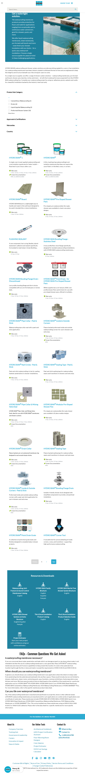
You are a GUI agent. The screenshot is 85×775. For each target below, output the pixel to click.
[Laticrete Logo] (38, 3)
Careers (11, 738)
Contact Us (66, 732)
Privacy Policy (46, 763)
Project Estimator (40, 746)
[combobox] (43, 9)
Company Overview (16, 729)
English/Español (20, 622)
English (43, 593)
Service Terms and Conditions (62, 763)
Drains (14, 104)
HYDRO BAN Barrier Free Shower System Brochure (67, 589)
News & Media (14, 744)
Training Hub (13, 732)
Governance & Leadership (18, 735)
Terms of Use (35, 763)
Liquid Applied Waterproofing (21, 107)
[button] (24, 149)
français (43, 598)
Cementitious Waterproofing (21, 101)
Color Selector (39, 743)
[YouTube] (45, 758)
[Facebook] (32, 758)
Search (75, 9)
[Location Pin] (72, 3)
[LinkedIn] (49, 758)
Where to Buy (66, 729)
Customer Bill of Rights (21, 763)
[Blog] (53, 758)
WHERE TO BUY (65, 3)
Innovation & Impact (16, 741)
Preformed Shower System (21, 110)
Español (43, 596)
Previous (35, 562)
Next (53, 562)
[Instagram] (40, 758)
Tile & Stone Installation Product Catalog (43, 615)
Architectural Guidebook (42, 729)
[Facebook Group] (36, 758)
